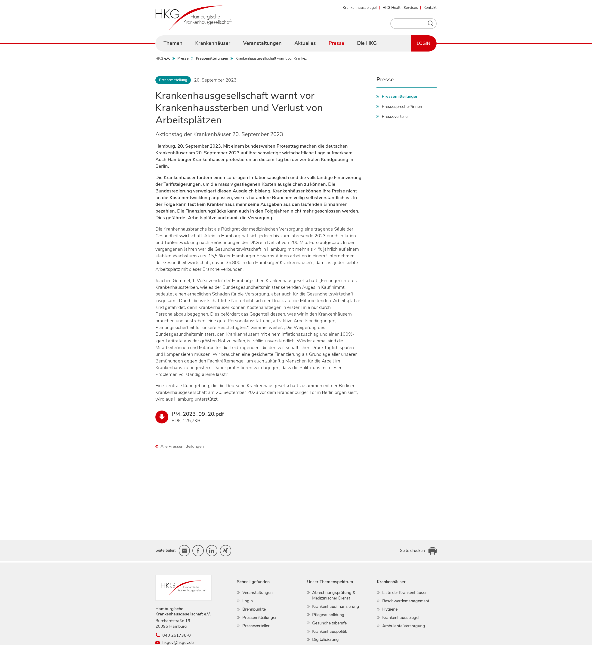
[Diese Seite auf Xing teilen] (225, 550)
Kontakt (430, 7)
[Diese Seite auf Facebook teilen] (198, 550)
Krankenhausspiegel (360, 7)
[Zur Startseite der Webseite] (193, 17)
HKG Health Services (400, 7)
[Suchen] (432, 23)
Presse (385, 79)
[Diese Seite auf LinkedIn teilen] (212, 550)
